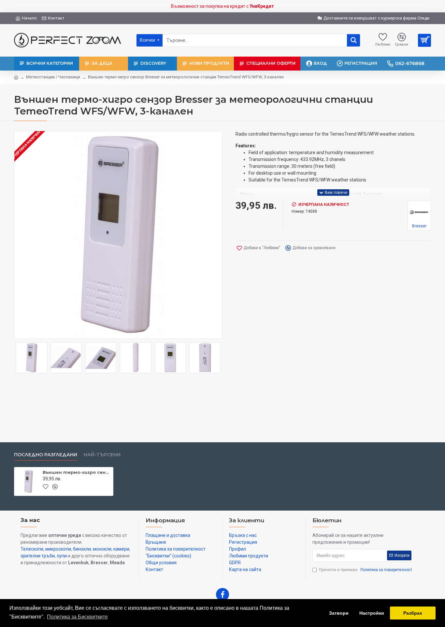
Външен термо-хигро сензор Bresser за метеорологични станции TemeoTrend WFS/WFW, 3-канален (77, 472)
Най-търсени (102, 455)
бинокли (82, 549)
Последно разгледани (45, 455)
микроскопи (58, 549)
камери (121, 549)
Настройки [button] (371, 613)
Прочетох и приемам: (365, 569)
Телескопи (32, 549)
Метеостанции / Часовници (53, 76)
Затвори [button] (339, 613)
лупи (62, 555)
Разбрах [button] (412, 613)
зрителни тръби (38, 555)
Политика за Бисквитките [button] (77, 617)
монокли (102, 549)
